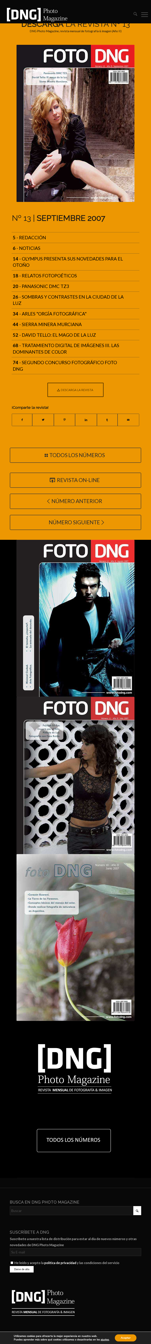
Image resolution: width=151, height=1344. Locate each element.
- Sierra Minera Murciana (47, 324)
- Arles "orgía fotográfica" (50, 313)
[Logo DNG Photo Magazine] (36, 14)
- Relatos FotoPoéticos (45, 275)
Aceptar (126, 1338)
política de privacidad (60, 1263)
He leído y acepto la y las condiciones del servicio (66, 1263)
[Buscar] (133, 14)
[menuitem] (133, 14)
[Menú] (142, 14)
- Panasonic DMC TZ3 (41, 286)
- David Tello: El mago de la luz (54, 335)
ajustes (105, 1339)
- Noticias (26, 248)
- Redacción (29, 237)
